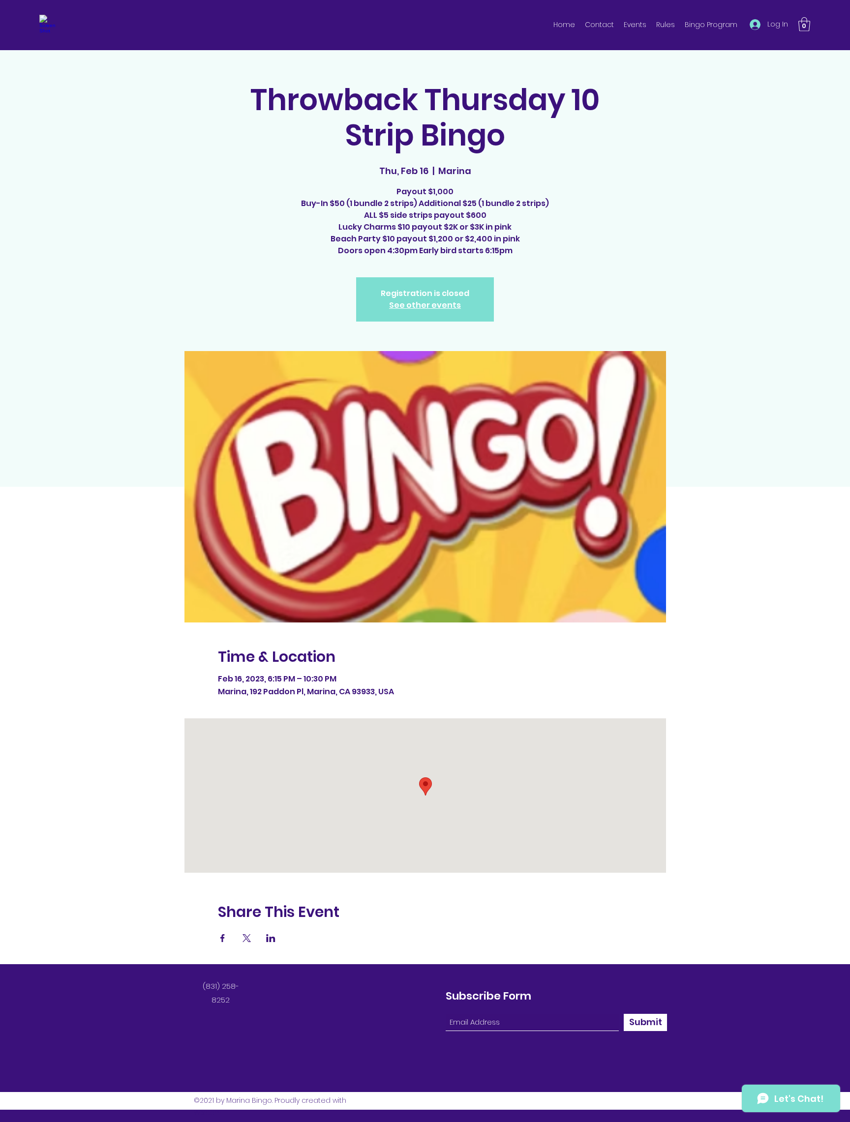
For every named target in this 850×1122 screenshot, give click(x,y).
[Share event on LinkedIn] (270, 938)
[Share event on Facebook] (222, 938)
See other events (425, 305)
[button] (804, 24)
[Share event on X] (246, 938)
